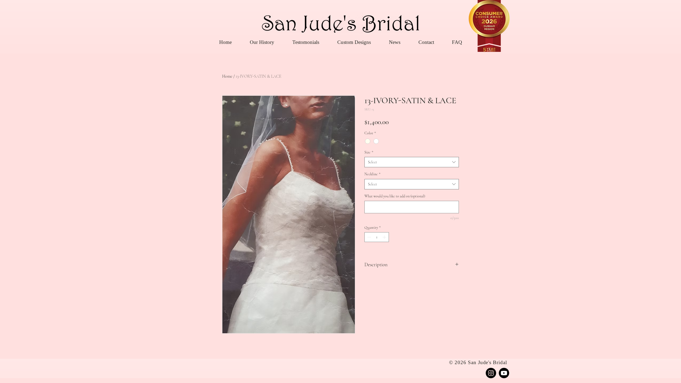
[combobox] (411, 162)
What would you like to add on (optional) (394, 196)
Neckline (372, 174)
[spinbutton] (376, 237)
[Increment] (384, 237)
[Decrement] (368, 237)
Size (368, 152)
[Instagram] (491, 373)
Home (227, 76)
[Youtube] (504, 373)
